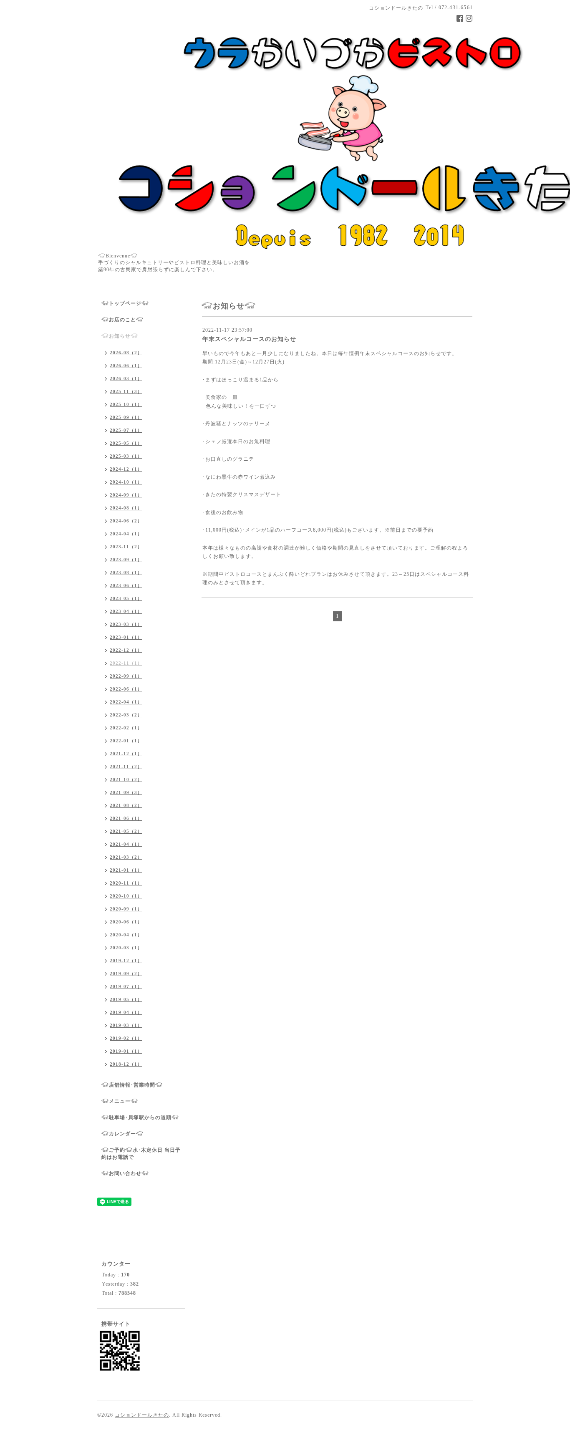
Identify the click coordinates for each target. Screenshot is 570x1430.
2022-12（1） (126, 650)
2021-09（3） (126, 792)
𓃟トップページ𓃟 (125, 303)
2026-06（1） (126, 365)
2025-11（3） (126, 391)
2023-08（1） (126, 572)
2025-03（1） (126, 456)
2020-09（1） (126, 908)
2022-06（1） (126, 688)
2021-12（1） (126, 753)
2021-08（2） (126, 805)
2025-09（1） (126, 417)
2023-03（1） (126, 624)
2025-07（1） (126, 430)
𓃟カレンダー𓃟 (122, 1134)
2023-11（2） (126, 546)
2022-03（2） (126, 714)
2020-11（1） (126, 882)
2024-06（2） (126, 520)
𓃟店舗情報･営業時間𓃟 (132, 1085)
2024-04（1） (126, 533)
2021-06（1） (126, 818)
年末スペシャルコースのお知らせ (249, 339)
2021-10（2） (126, 779)
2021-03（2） (126, 857)
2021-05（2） (126, 831)
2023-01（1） (126, 637)
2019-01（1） (126, 1051)
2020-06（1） (126, 921)
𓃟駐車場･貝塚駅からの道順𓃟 (140, 1117)
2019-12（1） (126, 960)
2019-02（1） (126, 1038)
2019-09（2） (126, 973)
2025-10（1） (126, 404)
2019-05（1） (126, 999)
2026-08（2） (126, 352)
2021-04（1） (126, 844)
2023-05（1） (126, 598)
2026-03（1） (126, 378)
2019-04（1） (126, 1012)
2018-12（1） (126, 1064)
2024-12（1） (126, 469)
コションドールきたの (142, 1415)
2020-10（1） (126, 895)
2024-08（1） (126, 507)
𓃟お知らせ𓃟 (119, 336)
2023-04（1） (126, 611)
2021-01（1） (126, 870)
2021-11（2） (126, 766)
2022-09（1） (126, 675)
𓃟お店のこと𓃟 (122, 320)
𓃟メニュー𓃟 (119, 1101)
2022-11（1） (126, 663)
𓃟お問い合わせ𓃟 (125, 1173)
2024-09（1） (126, 494)
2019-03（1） (126, 1025)
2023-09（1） (126, 559)
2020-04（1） (126, 934)
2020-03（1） (126, 947)
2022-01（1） (126, 740)
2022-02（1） (126, 727)
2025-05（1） (126, 443)
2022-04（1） (126, 701)
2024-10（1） (126, 481)
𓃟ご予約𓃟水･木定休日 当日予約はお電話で (141, 1153)
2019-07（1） (126, 986)
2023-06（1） (126, 585)
